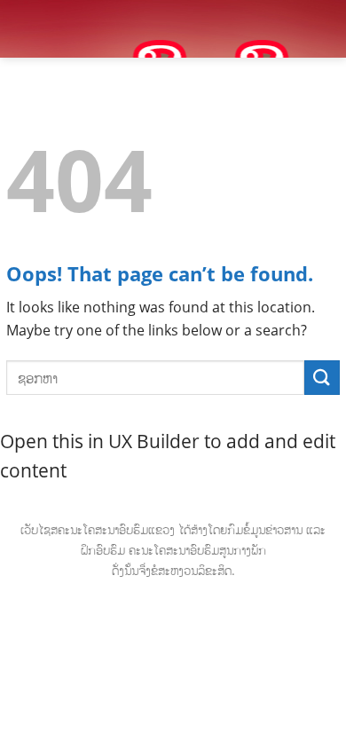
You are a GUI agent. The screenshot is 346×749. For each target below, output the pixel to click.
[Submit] (322, 377)
